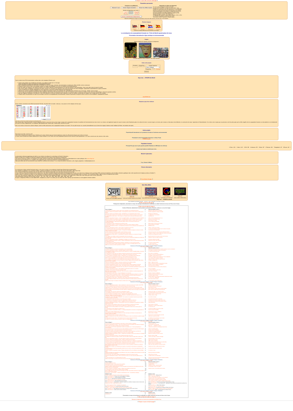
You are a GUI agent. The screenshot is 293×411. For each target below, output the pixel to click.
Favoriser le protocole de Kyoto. (154, 358)
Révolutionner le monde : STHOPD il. (154, 311)
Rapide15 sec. (137, 13)
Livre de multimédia (166, 196)
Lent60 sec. (126, 13)
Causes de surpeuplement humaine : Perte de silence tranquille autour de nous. (119, 227)
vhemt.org (109, 378)
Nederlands (150, 29)
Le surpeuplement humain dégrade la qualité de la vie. (115, 308)
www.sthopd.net (90, 158)
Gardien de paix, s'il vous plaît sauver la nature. (156, 368)
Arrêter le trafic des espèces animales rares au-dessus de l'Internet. (117, 325)
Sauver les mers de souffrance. (153, 265)
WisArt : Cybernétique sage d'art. (154, 376)
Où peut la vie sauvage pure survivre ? (155, 234)
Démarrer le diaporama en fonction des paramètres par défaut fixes (146, 399)
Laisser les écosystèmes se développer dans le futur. (157, 326)
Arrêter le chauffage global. (153, 328)
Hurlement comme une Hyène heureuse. (155, 237)
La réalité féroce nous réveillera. (154, 214)
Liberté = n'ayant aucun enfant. (154, 227)
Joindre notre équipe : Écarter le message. (155, 336)
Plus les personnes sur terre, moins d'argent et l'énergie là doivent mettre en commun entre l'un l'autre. (123, 220)
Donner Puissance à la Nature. (153, 224)
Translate (158, 69)
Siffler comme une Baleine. (153, 340)
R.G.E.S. (180, 196)
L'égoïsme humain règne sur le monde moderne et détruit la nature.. (117, 276)
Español (158, 29)
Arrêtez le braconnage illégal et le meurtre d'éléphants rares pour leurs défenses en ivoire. (121, 257)
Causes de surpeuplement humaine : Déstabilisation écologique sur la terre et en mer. (120, 239)
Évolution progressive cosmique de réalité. (155, 211)
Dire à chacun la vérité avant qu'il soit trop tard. (156, 289)
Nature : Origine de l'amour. (153, 262)
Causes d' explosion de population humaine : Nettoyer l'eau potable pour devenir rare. (120, 368)
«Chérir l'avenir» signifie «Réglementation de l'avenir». (114, 311)
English (135, 29)
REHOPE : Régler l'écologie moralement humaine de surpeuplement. (160, 388)
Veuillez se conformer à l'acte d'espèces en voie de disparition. (159, 256)
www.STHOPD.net (111, 376)
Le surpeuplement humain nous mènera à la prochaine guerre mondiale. (118, 298)
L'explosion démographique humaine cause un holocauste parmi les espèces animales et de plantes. (123, 264)
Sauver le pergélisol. (152, 268)
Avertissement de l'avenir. (152, 362)
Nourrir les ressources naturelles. (154, 352)
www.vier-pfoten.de (111, 380)
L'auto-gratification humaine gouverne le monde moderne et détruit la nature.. (119, 292)
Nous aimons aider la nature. (153, 278)
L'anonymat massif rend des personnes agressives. (114, 365)
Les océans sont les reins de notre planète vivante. (157, 301)
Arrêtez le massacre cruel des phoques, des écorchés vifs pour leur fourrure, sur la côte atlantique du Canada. (124, 288)
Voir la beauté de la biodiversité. (154, 229)
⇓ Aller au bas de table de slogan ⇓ (146, 206)
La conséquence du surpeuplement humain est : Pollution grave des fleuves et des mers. (121, 254)
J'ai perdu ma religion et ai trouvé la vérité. (155, 308)
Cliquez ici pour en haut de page (146, 401)
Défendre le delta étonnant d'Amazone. (155, 210)
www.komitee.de (110, 389)
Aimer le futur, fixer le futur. (153, 339)
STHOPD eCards (146, 138)
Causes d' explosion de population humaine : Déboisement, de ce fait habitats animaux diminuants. (122, 255)
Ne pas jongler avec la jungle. (153, 319)
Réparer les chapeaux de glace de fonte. (155, 333)
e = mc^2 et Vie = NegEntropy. (153, 277)
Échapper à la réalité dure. (153, 213)
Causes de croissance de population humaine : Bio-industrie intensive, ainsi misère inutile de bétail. (122, 265)
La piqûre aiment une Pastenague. (154, 355)
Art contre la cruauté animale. (153, 242)
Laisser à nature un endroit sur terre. (154, 293)
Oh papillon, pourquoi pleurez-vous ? (154, 255)
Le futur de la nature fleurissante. (154, 332)
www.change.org (110, 381)
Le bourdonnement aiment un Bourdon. (155, 298)
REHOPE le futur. (151, 225)
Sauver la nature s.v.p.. (152, 323)
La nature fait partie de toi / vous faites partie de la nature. (115, 357)
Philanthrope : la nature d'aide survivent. (155, 305)
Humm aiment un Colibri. (152, 220)
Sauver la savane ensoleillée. (153, 309)
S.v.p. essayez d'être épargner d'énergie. (155, 257)
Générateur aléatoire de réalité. (153, 239)
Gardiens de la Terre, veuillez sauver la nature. (156, 346)
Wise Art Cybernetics (152, 393)
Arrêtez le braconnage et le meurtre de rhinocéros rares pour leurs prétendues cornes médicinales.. (122, 358)
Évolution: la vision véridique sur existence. (156, 264)
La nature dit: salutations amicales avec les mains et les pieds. (159, 228)
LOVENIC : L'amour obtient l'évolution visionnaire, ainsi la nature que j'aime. (118, 387)
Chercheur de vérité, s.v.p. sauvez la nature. (156, 291)
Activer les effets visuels (145, 7)
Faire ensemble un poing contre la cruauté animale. (157, 288)
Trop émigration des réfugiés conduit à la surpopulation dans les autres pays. (119, 236)
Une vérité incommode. (152, 296)
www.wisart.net (107, 393)
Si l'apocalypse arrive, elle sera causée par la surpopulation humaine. (117, 291)
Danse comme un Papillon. (153, 312)
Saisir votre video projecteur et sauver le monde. (156, 344)
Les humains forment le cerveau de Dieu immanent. (157, 266)
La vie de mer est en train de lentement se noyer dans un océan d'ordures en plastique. (120, 323)
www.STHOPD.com (111, 377)
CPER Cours (131, 197)
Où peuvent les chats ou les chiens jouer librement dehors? (158, 231)
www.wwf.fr (152, 389)
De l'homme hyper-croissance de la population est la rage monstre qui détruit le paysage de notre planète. (124, 214)
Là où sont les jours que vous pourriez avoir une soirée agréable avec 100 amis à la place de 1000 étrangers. (124, 328)
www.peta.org (153, 387)
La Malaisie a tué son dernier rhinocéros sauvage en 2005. (115, 269)
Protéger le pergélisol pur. (152, 260)
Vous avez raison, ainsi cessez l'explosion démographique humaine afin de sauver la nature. (121, 354)
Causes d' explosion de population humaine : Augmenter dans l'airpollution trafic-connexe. (121, 293)
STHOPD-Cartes (114, 197)
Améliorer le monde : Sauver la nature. (155, 365)
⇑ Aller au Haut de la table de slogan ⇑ (146, 396)
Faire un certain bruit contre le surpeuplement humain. (157, 263)
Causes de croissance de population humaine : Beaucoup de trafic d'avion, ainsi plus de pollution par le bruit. (124, 341)
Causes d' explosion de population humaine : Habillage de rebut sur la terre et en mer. (120, 301)
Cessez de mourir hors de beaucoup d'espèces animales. (158, 357)
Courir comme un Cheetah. (153, 304)
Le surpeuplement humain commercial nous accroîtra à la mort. (116, 223)
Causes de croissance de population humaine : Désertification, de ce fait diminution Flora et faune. (122, 213)
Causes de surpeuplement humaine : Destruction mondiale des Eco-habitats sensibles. (120, 262)
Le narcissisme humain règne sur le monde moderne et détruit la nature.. (118, 228)
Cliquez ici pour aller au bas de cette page (146, 0)
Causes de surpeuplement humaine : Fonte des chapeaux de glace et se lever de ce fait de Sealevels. (123, 338)
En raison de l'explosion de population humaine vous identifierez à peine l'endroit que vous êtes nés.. (123, 331)
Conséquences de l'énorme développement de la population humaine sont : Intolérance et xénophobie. (123, 340)
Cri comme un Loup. (152, 350)
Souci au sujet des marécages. (153, 221)
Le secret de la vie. (151, 306)
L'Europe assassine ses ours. (110, 362)
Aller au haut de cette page (146, 202)
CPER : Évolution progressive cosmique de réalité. (157, 379)
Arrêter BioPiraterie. (151, 302)
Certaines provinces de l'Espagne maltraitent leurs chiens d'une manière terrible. (119, 332)
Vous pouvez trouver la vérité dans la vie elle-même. (157, 341)
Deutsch (142, 29)
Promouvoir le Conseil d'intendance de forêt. (156, 314)
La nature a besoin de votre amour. (154, 269)
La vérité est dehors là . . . (153, 243)
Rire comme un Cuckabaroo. (153, 253)
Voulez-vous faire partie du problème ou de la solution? (158, 377)
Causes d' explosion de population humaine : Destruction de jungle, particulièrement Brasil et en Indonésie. (124, 274)
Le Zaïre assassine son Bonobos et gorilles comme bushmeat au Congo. (118, 231)
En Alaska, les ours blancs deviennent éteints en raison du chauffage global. (118, 319)
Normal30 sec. (131, 13)
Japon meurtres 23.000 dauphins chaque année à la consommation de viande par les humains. (122, 304)
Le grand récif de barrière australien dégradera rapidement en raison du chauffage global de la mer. (122, 243)
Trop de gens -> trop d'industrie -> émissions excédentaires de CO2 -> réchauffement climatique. (122, 372)
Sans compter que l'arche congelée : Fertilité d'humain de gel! (159, 380)
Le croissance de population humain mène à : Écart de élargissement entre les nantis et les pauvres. (123, 275)
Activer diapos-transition (129, 7)
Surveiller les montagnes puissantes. (154, 331)
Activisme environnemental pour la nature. (155, 274)
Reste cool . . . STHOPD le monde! (154, 325)
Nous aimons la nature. (152, 287)
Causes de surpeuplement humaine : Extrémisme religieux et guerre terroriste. (119, 250)
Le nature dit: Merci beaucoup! (153, 251)
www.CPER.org (153, 381)
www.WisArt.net (146, 96)
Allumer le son (116, 7)
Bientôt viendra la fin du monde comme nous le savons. (158, 236)
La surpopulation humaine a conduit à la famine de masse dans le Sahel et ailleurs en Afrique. (122, 224)
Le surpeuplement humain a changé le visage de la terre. (115, 314)
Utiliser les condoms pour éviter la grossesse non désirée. (115, 244)
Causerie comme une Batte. (153, 244)
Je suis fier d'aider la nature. (153, 275)
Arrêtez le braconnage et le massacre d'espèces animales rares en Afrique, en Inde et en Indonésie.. (123, 280)
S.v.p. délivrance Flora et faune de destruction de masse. (115, 379)
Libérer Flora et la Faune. (152, 354)
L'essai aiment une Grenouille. (153, 324)
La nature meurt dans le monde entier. (155, 348)
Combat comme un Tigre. (152, 294)
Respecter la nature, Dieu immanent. (154, 240)
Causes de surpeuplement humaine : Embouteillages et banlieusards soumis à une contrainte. (122, 268)
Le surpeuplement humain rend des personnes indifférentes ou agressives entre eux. (120, 305)
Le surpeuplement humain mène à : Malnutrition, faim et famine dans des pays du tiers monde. (122, 277)
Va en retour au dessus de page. (146, 246)
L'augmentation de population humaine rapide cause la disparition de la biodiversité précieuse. (122, 210)
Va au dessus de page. (146, 179)
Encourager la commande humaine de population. (157, 250)
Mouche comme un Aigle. (152, 335)
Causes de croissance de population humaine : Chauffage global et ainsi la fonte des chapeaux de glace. (124, 219)
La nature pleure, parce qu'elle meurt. (155, 280)
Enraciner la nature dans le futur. (154, 219)
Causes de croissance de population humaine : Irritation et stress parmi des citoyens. (120, 339)
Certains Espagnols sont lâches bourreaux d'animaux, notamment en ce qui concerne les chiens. (122, 242)
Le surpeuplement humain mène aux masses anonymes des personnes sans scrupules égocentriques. (123, 253)
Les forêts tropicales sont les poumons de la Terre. (157, 292)
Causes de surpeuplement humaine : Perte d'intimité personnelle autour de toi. (119, 335)
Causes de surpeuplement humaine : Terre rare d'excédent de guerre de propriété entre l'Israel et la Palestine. (124, 324)
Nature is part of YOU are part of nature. (155, 223)
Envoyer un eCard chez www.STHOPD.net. (156, 254)
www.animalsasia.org (111, 386)
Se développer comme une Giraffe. (154, 366)
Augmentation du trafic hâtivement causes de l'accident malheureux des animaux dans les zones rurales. (123, 287)
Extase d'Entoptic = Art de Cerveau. (154, 338)
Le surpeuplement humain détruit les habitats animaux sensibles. (116, 369)
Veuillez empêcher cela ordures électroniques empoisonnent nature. (160, 276)
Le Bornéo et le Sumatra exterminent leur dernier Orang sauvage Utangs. (118, 263)
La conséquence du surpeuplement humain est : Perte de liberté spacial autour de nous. (121, 256)
